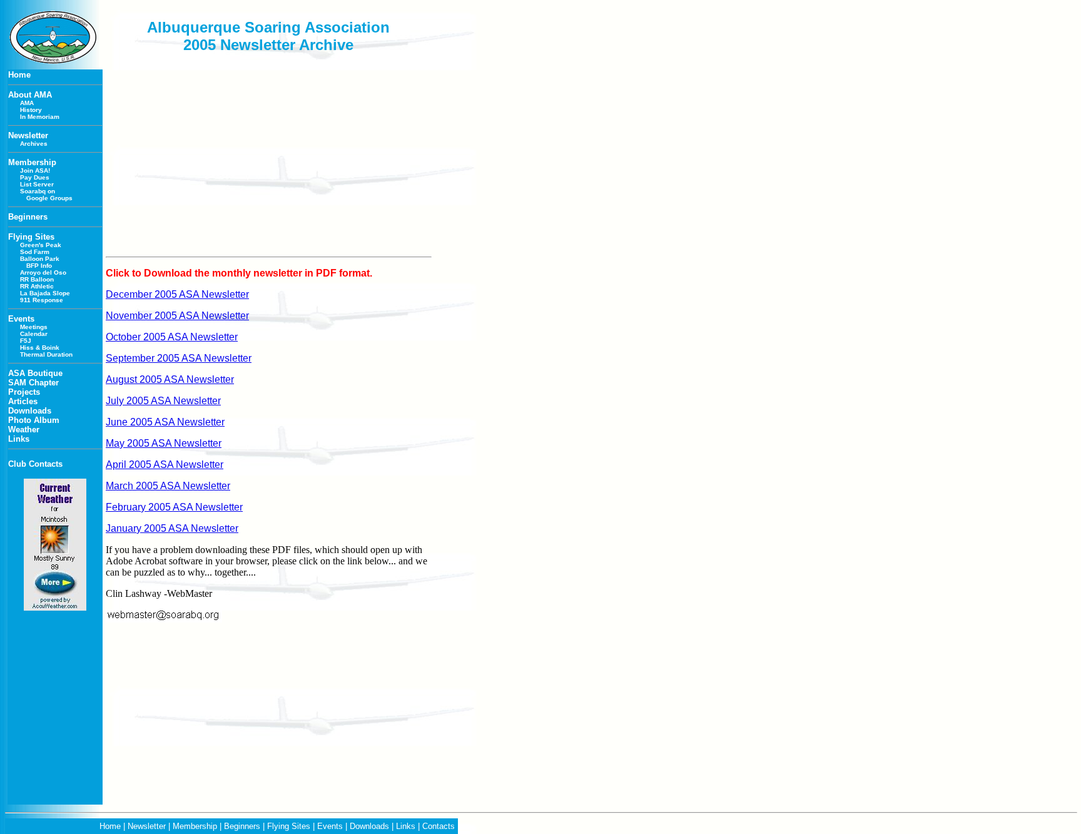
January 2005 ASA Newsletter (172, 528)
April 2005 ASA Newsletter (164, 464)
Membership (195, 826)
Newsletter (147, 826)
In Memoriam (39, 116)
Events (330, 826)
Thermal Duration (46, 354)
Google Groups (49, 198)
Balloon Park (39, 258)
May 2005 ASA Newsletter (163, 443)
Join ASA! (35, 170)
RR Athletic (37, 286)
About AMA (30, 94)
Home (110, 826)
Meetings (34, 326)
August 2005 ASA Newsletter (170, 379)
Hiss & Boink (39, 347)
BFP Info (39, 265)
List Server (37, 184)
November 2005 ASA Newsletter (177, 315)
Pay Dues (34, 177)
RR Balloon (37, 279)
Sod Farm (34, 251)
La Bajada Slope (45, 293)
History (31, 109)
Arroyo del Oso (43, 272)
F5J (25, 340)
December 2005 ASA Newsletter (177, 294)
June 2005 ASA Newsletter (165, 422)
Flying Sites (288, 826)
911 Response (41, 300)
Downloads (369, 826)
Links (405, 826)
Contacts (438, 826)
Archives (34, 143)
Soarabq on (37, 191)
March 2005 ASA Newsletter (168, 486)
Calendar (34, 333)
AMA (27, 102)
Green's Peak (40, 245)
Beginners (242, 826)
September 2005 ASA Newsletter (178, 358)
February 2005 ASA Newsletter (174, 507)
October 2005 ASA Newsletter (172, 337)
